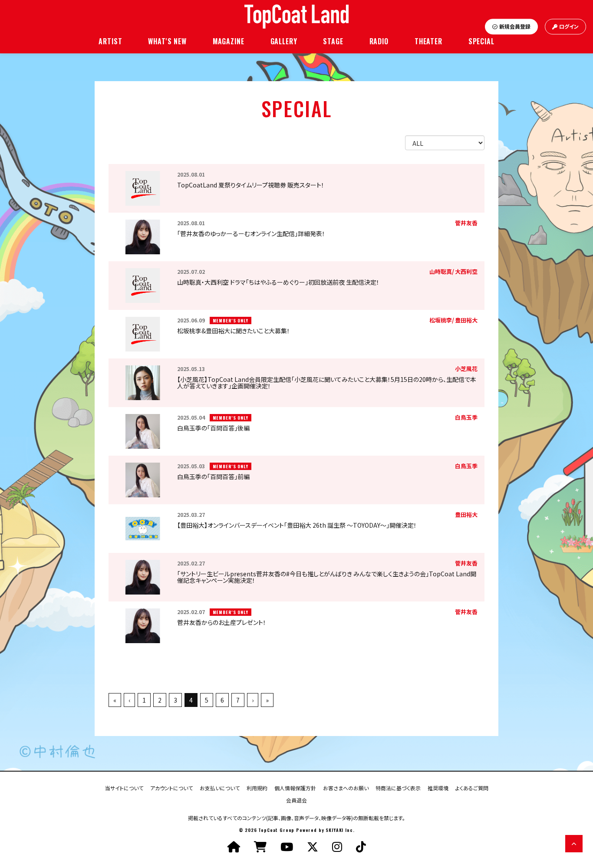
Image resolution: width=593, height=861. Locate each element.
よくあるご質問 (471, 787)
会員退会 (296, 799)
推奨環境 (438, 787)
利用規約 (257, 787)
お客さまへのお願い (346, 787)
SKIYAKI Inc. (340, 830)
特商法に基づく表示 (398, 787)
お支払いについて (220, 787)
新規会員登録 (514, 26)
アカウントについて (171, 787)
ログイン (569, 26)
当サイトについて (124, 787)
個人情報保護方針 (295, 787)
